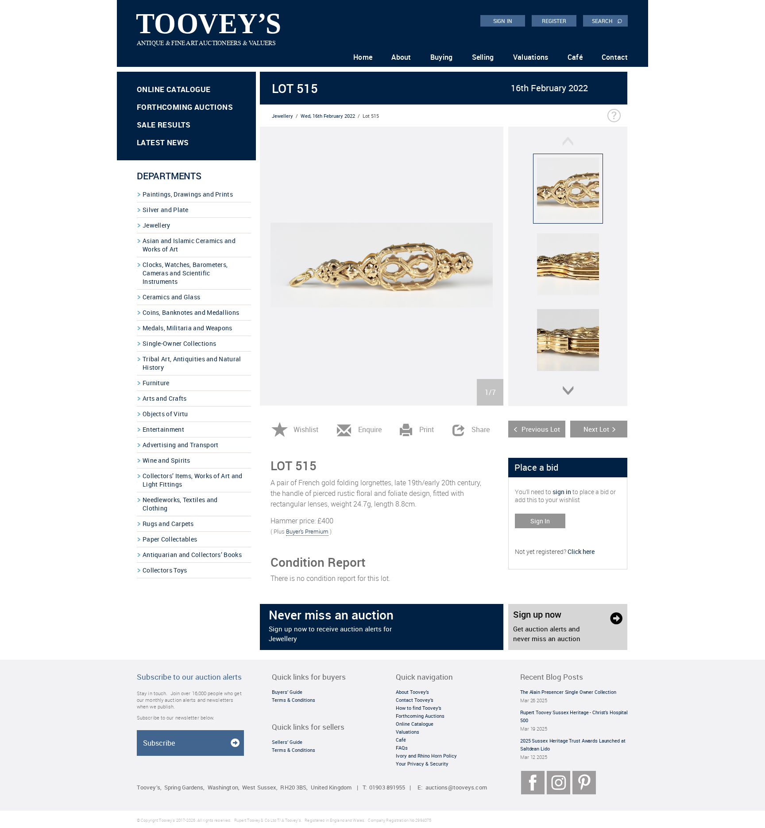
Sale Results (164, 125)
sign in (561, 492)
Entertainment (163, 429)
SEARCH (607, 20)
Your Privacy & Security (422, 763)
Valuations (531, 57)
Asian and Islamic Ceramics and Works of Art (189, 244)
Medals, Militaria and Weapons (187, 328)
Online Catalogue (173, 89)
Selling (483, 57)
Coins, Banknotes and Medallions (191, 312)
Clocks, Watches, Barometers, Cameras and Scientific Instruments (185, 273)
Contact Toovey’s (414, 699)
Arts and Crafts (165, 398)
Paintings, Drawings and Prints (188, 194)
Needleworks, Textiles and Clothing (180, 503)
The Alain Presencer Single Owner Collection (568, 692)
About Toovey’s (412, 692)
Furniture (156, 383)
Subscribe (159, 743)
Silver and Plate (166, 209)
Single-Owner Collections (179, 343)
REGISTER (554, 20)
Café (575, 57)
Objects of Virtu (165, 414)
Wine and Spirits (166, 460)
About (401, 57)
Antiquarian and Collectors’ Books (192, 554)
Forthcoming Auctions (185, 107)
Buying (441, 57)
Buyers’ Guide (287, 692)
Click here (581, 551)
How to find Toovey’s (418, 707)
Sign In (540, 521)
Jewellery (156, 225)
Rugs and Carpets (168, 523)
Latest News (163, 142)
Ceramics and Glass (171, 297)
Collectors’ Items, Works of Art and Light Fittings (193, 480)
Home (362, 57)
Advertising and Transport (181, 445)
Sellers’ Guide (287, 742)
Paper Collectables (170, 539)
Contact (615, 57)
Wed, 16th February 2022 (328, 115)
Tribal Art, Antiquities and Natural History (192, 363)
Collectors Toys (165, 570)
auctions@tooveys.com (456, 787)
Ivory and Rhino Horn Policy (426, 755)
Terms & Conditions (293, 699)
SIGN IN (502, 20)
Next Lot (596, 429)
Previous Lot (541, 429)
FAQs (402, 747)
